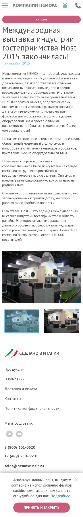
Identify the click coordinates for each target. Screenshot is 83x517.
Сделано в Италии (39, 353)
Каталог (41, 19)
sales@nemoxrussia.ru (24, 465)
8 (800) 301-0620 (19, 447)
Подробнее (60, 495)
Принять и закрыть (42, 507)
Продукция (14, 369)
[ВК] (9, 434)
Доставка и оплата (20, 388)
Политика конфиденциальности (31, 408)
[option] (41, 280)
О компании (14, 379)
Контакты (12, 398)
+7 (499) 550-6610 (20, 455)
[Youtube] (19, 434)
